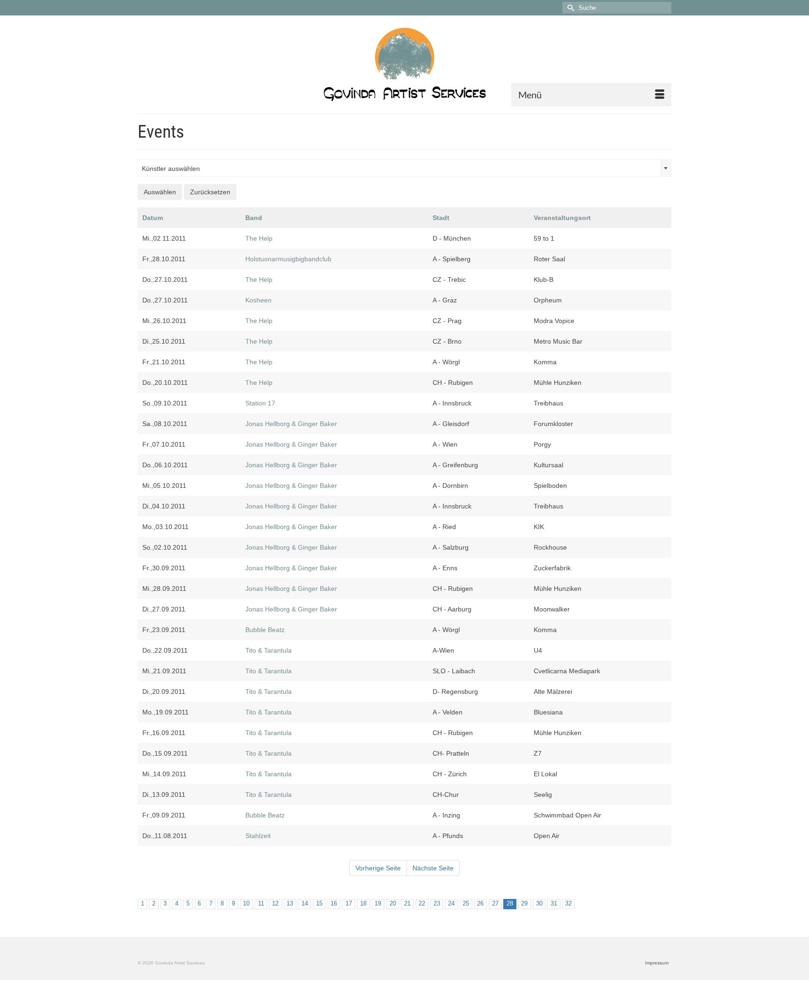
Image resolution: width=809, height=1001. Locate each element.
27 (495, 903)
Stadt (441, 217)
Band (253, 217)
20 (393, 903)
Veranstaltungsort (562, 217)
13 (290, 903)
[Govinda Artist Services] (404, 64)
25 (466, 903)
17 (349, 903)
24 (451, 903)
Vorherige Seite (378, 868)
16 (334, 903)
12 (275, 903)
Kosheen (258, 300)
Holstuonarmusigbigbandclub (288, 259)
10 (246, 903)
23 (437, 903)
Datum (152, 217)
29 (524, 903)
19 (378, 903)
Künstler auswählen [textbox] (171, 168)
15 (319, 903)
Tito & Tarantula (268, 650)
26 (480, 903)
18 (363, 903)
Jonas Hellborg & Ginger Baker (291, 423)
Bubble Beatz (265, 629)
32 (568, 903)
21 (407, 903)
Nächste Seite (433, 868)
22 (422, 903)
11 (261, 903)
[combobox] (404, 168)
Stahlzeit (258, 835)
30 (539, 903)
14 (305, 903)
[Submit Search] (569, 8)
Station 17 (260, 403)
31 (554, 903)
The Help (258, 238)
